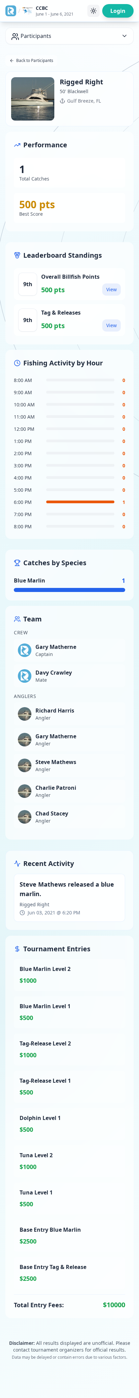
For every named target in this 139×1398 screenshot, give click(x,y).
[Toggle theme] (93, 11)
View (111, 289)
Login (118, 11)
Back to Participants (34, 60)
